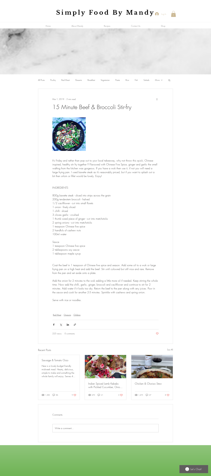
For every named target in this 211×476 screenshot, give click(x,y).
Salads (146, 80)
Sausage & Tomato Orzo (55, 360)
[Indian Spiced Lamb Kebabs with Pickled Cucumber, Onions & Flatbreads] (105, 366)
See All (170, 349)
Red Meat (65, 80)
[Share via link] (74, 324)
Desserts (78, 80)
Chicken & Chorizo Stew (148, 383)
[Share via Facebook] (53, 324)
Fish (136, 80)
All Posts (41, 80)
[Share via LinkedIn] (67, 324)
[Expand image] (69, 134)
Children (77, 315)
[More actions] (157, 99)
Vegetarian (105, 80)
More (157, 80)
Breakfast (91, 80)
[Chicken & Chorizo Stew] (152, 366)
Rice (127, 80)
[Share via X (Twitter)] (60, 324)
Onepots (67, 315)
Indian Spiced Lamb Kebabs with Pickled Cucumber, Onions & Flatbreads (105, 385)
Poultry (53, 80)
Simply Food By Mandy (105, 12)
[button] (173, 14)
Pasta (117, 80)
